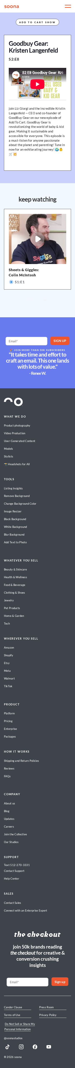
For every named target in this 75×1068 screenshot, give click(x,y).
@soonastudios (13, 1038)
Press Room (46, 1007)
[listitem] (37, 249)
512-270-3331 (20, 865)
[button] (68, 6)
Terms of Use (12, 1015)
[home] (12, 6)
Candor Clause (13, 1007)
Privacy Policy (48, 1015)
